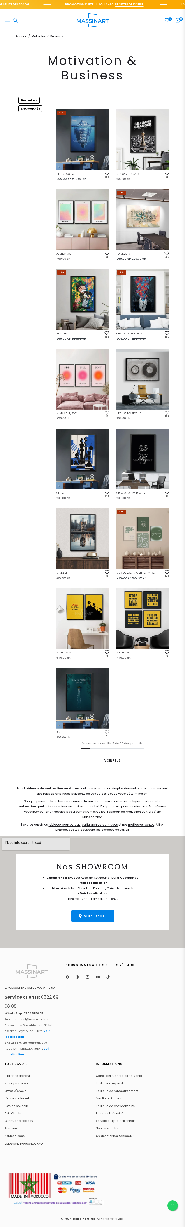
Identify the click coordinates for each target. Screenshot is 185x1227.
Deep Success (65, 174)
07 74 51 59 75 (24, 1013)
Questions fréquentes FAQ (24, 1143)
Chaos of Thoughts (129, 333)
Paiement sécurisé (109, 1113)
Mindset (61, 572)
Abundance (63, 254)
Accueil (21, 36)
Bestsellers (29, 100)
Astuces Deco (15, 1136)
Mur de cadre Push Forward (135, 572)
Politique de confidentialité (115, 1106)
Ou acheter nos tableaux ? (115, 1136)
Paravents (12, 1128)
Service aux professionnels (115, 1121)
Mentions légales (108, 1098)
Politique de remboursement (117, 1091)
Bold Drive (123, 652)
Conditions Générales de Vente (119, 1076)
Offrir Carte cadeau (19, 1121)
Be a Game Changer (128, 174)
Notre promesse (17, 1083)
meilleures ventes (141, 824)
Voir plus (112, 760)
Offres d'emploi (16, 1091)
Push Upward (65, 652)
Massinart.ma (84, 1219)
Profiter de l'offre (121, 4)
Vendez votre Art (17, 1098)
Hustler (61, 333)
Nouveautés (30, 109)
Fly (58, 732)
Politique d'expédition (111, 1083)
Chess (60, 493)
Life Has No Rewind (128, 413)
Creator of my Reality (130, 493)
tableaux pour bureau (65, 824)
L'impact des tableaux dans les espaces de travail (92, 830)
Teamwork (123, 254)
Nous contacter (107, 1128)
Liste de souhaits (17, 1106)
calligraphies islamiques (100, 824)
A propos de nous (18, 1076)
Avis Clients (13, 1113)
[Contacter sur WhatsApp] (172, 1205)
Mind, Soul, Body (67, 413)
